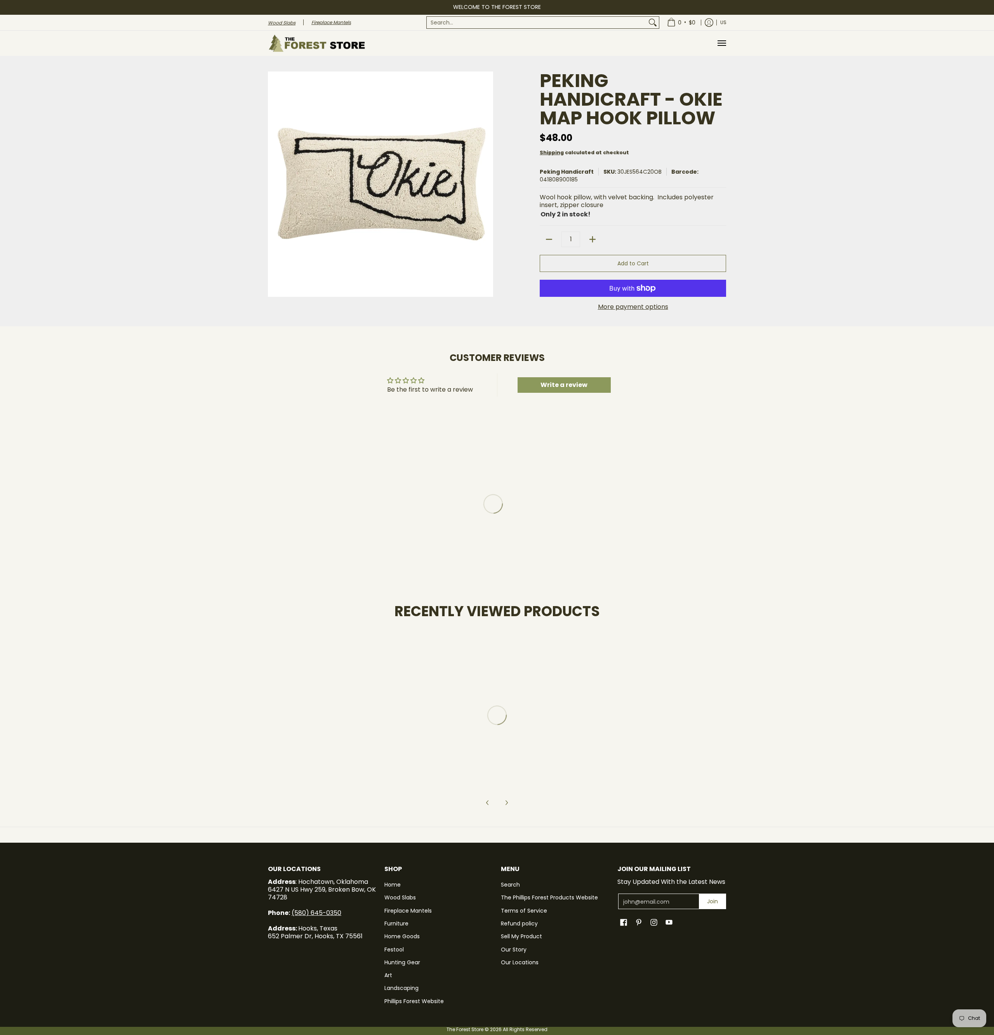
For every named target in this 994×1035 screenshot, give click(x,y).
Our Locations (520, 962)
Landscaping (401, 988)
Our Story (514, 949)
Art (388, 975)
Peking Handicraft (567, 172)
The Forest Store (465, 1029)
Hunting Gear (402, 962)
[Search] (652, 22)
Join (712, 901)
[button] (623, 922)
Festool (394, 949)
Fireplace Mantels (408, 911)
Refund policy (519, 923)
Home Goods (402, 936)
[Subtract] (549, 239)
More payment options (633, 307)
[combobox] (536, 22)
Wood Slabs (400, 897)
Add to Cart (633, 263)
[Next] (506, 802)
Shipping (552, 152)
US (723, 22)
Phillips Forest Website (414, 1001)
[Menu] (721, 43)
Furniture (396, 923)
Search (510, 885)
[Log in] (709, 22)
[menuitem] (542, 22)
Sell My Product (521, 936)
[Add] (592, 239)
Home (392, 885)
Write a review (563, 384)
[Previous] (487, 802)
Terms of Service (524, 911)
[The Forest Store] (316, 43)
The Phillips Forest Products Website (549, 897)
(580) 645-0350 (316, 912)
